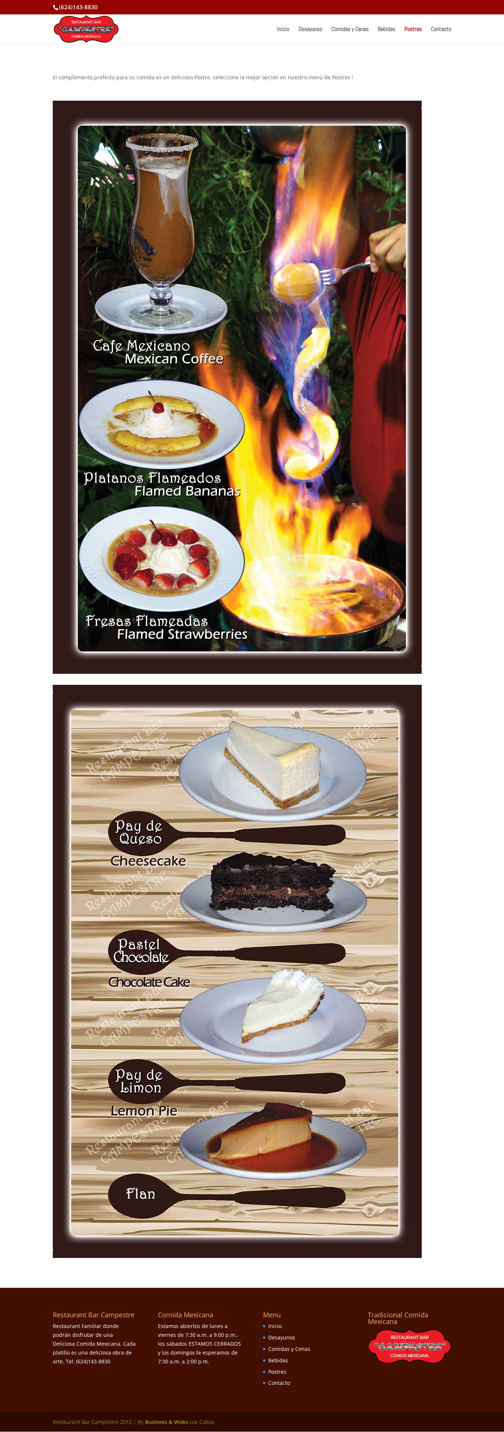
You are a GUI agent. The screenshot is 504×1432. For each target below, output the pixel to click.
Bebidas (386, 30)
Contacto (441, 30)
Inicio (283, 30)
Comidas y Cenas (350, 30)
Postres (413, 30)
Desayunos (310, 30)
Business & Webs (166, 1421)
